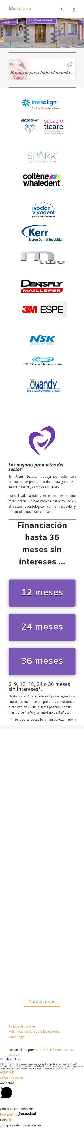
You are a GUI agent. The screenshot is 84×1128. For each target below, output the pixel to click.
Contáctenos (42, 1002)
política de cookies (65, 1068)
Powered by (9, 1114)
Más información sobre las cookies (34, 1031)
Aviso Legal (17, 1037)
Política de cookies (22, 1026)
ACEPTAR (7, 1072)
